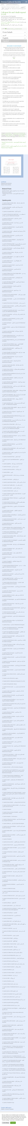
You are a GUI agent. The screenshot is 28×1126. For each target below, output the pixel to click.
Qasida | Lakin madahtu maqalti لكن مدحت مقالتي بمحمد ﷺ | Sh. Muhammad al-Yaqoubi (13, 432)
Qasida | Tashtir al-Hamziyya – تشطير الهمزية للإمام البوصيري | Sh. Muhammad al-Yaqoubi (13, 502)
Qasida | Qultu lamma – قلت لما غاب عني (12, 905)
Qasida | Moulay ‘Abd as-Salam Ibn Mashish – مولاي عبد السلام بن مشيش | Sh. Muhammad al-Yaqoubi (13, 528)
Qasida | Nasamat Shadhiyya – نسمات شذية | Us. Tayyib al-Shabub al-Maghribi (13, 700)
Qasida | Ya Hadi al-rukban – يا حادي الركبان (12, 972)
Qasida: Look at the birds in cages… (11, 678)
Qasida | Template (7, 809)
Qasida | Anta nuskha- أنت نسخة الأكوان (11, 949)
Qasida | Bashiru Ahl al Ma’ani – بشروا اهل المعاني (13, 958)
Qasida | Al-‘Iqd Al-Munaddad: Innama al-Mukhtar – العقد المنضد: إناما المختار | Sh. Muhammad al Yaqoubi (13, 1065)
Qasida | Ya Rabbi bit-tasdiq (9, 888)
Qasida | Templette (7, 839)
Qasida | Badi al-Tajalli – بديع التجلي (10, 938)
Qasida (23, 135)
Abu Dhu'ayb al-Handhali (18, 133)
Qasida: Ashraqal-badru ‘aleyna (10, 684)
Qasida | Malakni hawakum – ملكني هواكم (12, 966)
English (17, 28)
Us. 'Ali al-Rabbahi (22, 134)
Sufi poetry (8, 136)
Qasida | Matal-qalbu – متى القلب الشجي (12, 488)
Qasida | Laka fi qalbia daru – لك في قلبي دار (12, 485)
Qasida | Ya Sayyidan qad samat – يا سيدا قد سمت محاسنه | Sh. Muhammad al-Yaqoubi (13, 310)
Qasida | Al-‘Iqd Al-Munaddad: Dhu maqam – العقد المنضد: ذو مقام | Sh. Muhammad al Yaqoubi (13, 1061)
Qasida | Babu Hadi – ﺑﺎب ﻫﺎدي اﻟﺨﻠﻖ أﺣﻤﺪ (12, 921)
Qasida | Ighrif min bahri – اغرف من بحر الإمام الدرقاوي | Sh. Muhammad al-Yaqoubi (12, 579)
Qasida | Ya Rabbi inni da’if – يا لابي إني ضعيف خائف (14, 895)
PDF (14, 58)
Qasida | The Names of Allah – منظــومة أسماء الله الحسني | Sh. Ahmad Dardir (13, 645)
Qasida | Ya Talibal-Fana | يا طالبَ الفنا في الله (12, 952)
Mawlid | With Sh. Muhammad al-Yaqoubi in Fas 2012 (14, 681)
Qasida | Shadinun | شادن (8, 981)
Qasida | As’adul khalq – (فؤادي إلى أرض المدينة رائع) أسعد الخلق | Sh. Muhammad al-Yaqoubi (13, 395)
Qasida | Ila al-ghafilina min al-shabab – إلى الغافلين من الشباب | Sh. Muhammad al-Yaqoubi (13, 632)
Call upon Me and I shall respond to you (13, 13)
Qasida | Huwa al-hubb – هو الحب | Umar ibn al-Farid (14, 802)
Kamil (14, 136)
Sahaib (11, 28)
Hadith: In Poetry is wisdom (7, 1109)
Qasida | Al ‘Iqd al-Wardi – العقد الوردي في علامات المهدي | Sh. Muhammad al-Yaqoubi (13, 755)
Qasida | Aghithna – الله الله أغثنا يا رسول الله (12, 463)
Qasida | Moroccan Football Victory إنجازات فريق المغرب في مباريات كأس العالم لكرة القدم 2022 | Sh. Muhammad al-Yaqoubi (13, 771)
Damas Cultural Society (11, 2)
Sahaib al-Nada (16, 134)
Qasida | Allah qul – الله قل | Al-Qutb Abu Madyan (13, 823)
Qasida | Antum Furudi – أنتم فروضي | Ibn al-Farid (13, 844)
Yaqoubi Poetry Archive (6, 183)
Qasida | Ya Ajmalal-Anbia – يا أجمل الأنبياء (12, 211)
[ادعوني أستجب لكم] (2, 28)
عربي (14, 28)
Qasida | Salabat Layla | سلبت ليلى (10, 984)
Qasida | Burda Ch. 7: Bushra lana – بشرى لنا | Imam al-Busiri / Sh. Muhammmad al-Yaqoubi (13, 1052)
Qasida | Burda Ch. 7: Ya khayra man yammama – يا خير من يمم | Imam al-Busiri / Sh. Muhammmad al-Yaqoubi (13, 1048)
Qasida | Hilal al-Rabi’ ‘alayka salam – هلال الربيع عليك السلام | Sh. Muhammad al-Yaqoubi (14, 391)
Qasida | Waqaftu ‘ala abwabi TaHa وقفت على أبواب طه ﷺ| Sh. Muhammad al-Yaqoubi (13, 353)
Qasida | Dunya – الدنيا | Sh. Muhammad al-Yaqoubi (13, 624)
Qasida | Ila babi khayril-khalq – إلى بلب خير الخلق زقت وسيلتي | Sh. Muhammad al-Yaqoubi (13, 427)
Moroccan (21, 136)
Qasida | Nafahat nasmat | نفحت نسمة (11, 1005)
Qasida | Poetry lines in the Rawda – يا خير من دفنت (14, 303)
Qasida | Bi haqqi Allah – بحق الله (10, 946)
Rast (24, 136)
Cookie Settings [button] (6, 1122)
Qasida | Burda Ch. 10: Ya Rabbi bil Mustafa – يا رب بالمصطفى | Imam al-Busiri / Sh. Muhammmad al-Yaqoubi (14, 1056)
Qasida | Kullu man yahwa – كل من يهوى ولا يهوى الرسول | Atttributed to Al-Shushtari (13, 865)
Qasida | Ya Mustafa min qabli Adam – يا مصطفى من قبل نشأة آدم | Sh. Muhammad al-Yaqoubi (13, 215)
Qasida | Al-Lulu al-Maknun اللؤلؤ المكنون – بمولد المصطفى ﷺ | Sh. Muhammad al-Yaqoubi (12, 344)
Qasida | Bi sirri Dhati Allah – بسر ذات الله (12, 424)
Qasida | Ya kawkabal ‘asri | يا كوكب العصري (12, 994)
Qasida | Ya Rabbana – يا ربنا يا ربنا (10, 975)
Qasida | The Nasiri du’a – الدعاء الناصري (11, 915)
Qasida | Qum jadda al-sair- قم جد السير (11, 996)
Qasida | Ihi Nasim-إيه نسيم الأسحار (10, 961)
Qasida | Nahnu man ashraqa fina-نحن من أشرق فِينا (14, 999)
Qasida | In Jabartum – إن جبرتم (10, 928)
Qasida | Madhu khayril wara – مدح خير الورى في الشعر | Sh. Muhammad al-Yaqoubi (13, 336)
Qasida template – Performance (10, 816)
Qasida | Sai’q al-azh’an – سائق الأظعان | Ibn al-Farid (14, 842)
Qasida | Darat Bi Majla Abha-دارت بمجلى (12, 955)
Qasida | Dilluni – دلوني (8, 472)
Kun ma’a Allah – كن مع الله (9, 978)
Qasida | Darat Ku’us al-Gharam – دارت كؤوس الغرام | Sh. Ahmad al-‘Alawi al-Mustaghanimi (13, 909)
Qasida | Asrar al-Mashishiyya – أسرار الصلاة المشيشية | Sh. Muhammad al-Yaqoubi (12, 532)
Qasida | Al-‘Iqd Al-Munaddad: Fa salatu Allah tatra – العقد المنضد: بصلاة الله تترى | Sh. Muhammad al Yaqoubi (13, 1069)
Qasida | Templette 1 (7, 918)
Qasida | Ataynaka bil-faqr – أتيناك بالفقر (11, 456)
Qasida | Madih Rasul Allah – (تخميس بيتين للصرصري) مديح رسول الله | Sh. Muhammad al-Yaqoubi (14, 244)
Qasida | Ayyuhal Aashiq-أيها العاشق (10, 1002)
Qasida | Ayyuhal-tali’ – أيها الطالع (10, 941)
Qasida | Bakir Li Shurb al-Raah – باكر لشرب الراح (13, 944)
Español (20, 28)
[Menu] (26, 2)
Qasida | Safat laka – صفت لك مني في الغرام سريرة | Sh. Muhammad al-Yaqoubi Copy (13, 420)
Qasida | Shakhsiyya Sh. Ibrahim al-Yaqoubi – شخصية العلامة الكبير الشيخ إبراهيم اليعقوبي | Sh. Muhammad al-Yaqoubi (14, 794)
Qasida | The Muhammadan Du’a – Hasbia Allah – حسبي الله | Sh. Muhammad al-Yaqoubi (13, 628)
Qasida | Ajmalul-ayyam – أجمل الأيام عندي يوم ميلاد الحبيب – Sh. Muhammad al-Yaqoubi (13, 403)
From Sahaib (7, 32)
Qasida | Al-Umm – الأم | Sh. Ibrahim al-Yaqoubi (13, 767)
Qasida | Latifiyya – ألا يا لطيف (9, 902)
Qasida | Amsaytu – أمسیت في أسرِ (10, 466)
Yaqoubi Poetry (8, 133)
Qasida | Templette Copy (8, 1102)
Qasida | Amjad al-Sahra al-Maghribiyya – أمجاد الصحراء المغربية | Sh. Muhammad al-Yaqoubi (12, 776)
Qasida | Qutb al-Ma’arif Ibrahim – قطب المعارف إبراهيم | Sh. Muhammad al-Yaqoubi (13, 583)
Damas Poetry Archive (6, 184)
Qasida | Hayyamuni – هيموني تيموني (11, 935)
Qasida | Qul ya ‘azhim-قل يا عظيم (10, 991)
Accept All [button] (13, 1122)
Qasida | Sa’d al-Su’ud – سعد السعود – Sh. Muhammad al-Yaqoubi (11, 291)
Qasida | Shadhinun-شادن (8, 969)
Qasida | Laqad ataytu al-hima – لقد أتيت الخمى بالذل (14, 482)
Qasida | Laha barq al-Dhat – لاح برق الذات (12, 469)
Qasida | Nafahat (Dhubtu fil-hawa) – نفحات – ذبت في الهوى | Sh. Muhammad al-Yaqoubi (14, 566)
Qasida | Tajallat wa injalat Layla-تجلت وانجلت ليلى (14, 964)
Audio (20, 135)
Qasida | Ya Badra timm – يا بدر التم (10, 490)
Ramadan (10, 134)
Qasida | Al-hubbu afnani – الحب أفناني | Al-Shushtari (14, 868)
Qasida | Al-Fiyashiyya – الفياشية (10, 912)
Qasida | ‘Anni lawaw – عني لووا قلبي (11, 479)
